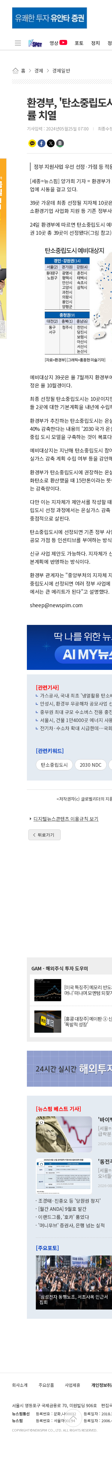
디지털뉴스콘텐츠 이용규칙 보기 (66, 818)
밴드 (60, 143)
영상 (54, 42)
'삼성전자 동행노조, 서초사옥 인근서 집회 (73, 1299)
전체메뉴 (18, 43)
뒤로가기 (46, 834)
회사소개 (19, 1385)
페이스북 (41, 143)
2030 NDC (91, 764)
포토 (79, 42)
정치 (95, 42)
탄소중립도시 (54, 764)
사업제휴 (72, 1385)
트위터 (51, 143)
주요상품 (46, 1385)
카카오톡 (32, 143)
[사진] (64, 1133)
